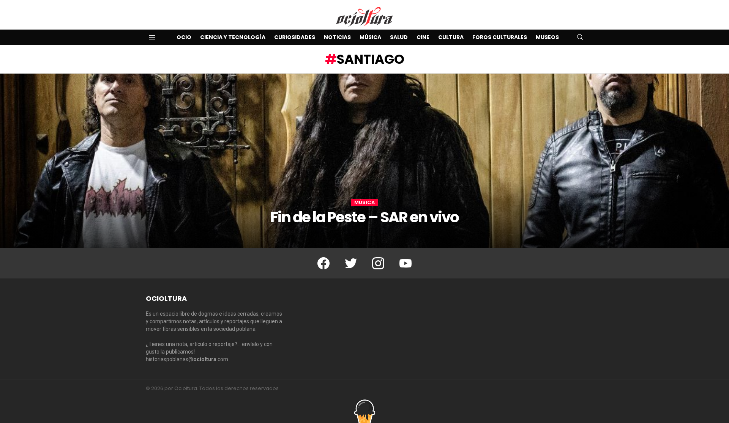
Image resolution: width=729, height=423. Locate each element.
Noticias (337, 37)
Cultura (451, 37)
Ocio (184, 37)
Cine (423, 37)
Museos (547, 37)
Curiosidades (294, 37)
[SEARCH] (580, 37)
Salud (399, 37)
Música (370, 37)
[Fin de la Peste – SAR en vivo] (364, 161)
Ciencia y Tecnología (232, 37)
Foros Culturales (499, 37)
